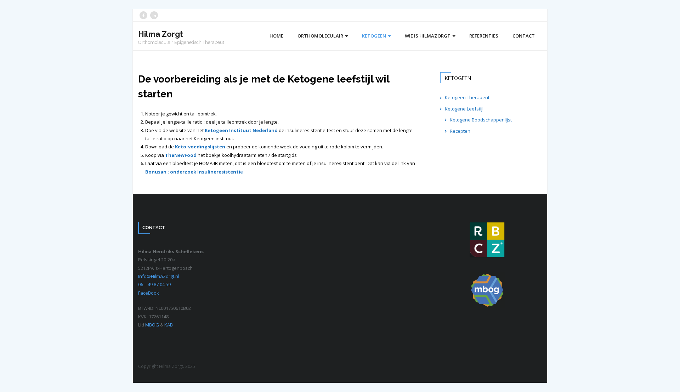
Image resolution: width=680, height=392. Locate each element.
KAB (168, 325)
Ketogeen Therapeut (467, 97)
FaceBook (148, 293)
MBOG (152, 325)
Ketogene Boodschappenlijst (481, 120)
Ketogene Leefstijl (464, 109)
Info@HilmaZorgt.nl (158, 276)
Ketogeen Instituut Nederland (241, 130)
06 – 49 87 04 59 (154, 284)
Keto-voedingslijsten (200, 146)
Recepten (460, 131)
